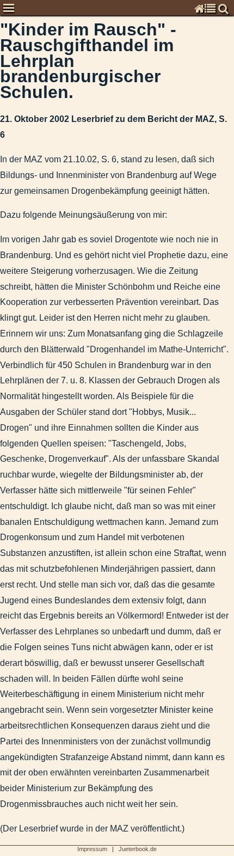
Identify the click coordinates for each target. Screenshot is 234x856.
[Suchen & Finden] (1, 474)
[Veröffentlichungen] (1, 427)
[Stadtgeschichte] (1, 443)
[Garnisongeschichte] (1, 411)
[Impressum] (1, 459)
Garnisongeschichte (10, 410)
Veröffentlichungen (10, 426)
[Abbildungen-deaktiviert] (1, 491)
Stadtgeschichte (10, 442)
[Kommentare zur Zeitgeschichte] (1, 46)
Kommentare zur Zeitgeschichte (10, 46)
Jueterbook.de (138, 849)
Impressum (10, 458)
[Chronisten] (1, 30)
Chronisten (10, 29)
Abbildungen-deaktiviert (10, 490)
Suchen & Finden (10, 474)
